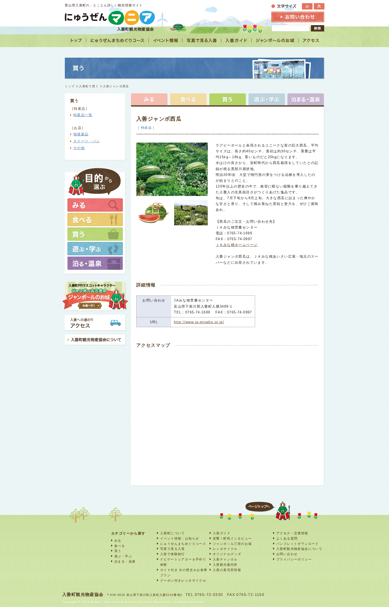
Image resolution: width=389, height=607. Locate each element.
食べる (119, 545)
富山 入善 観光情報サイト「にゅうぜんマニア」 (110, 17)
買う (117, 551)
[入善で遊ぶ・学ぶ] (266, 99)
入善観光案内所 (225, 564)
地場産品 (81, 134)
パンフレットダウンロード (297, 543)
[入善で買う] (227, 99)
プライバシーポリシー (294, 559)
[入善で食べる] (188, 99)
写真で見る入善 (172, 548)
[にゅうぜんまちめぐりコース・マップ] (117, 40)
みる (117, 540)
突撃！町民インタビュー (232, 538)
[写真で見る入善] (201, 40)
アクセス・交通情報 (292, 533)
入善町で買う (88, 86)
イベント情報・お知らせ (179, 538)
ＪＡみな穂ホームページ (236, 245)
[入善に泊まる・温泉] (305, 99)
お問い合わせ (286, 554)
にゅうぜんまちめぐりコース (183, 543)
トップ (70, 86)
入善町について (172, 533)
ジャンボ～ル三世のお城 (232, 543)
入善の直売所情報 (227, 570)
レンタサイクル (225, 548)
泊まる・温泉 (124, 561)
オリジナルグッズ (227, 554)
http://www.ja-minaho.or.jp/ (199, 322)
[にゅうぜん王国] (275, 40)
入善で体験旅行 (172, 554)
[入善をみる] (149, 99)
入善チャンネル (225, 559)
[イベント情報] (165, 40)
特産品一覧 (82, 115)
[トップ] (75, 40)
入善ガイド (221, 533)
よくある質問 (286, 538)
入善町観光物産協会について (299, 548)
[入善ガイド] (236, 40)
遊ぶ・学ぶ (123, 556)
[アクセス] (311, 40)
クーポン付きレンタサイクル (183, 580)
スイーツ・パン (86, 141)
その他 (79, 148)
